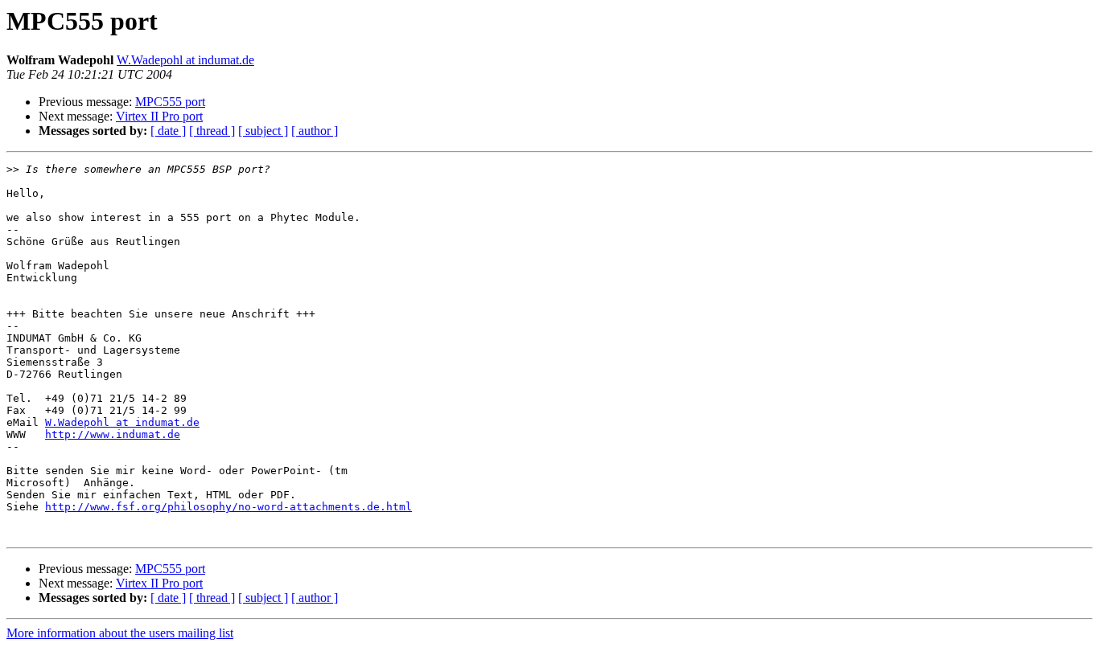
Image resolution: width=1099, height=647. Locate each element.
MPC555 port (170, 102)
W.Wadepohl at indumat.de (185, 60)
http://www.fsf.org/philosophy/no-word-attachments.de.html (228, 507)
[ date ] (168, 130)
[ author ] (314, 130)
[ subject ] (263, 130)
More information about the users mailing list (119, 633)
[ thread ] (212, 130)
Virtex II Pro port (159, 116)
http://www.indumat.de (112, 434)
